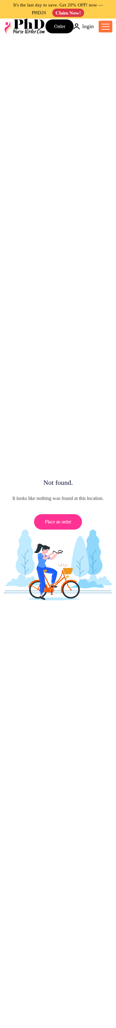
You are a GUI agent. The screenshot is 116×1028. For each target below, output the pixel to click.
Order (59, 26)
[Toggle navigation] (105, 26)
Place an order (58, 521)
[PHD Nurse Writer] (24, 26)
